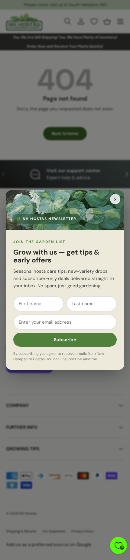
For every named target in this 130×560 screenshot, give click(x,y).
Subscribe (65, 340)
